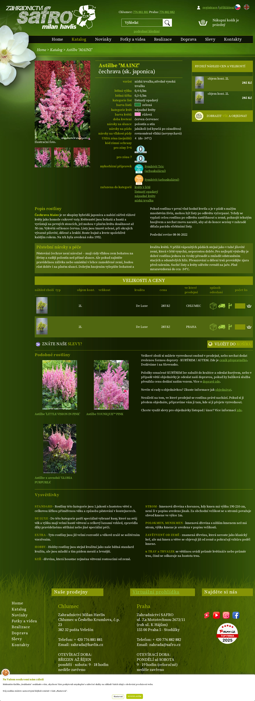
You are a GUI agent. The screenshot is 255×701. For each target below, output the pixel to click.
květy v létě (142, 187)
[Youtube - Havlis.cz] (216, 617)
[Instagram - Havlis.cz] (226, 617)
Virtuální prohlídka (156, 592)
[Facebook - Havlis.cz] (236, 617)
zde (239, 410)
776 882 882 (167, 12)
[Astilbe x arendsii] (60, 448)
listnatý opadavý (146, 192)
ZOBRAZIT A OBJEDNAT (227, 116)
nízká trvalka (144, 201)
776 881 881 (140, 12)
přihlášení (226, 8)
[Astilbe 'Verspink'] (111, 385)
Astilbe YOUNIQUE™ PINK (104, 414)
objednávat (223, 390)
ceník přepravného (233, 360)
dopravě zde (211, 382)
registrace (210, 8)
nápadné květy (145, 196)
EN (246, 7)
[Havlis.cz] (51, 16)
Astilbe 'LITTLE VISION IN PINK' (57, 414)
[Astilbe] (60, 385)
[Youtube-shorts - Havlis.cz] (207, 617)
